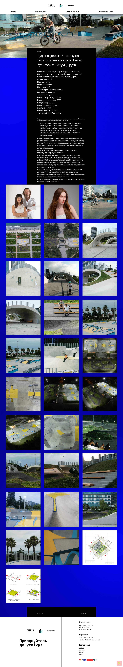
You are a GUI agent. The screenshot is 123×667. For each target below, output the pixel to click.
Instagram (82, 650)
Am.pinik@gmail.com (52, 97)
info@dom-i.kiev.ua (85, 629)
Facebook (81, 648)
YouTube (81, 654)
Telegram (81, 652)
